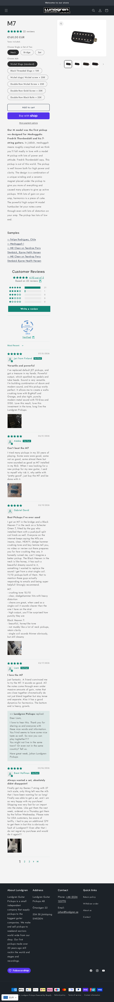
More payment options (28, 123)
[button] (6, 10)
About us (87, 910)
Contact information (92, 995)
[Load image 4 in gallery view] (95, 64)
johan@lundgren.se (68, 912)
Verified (26, 337)
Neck (13, 52)
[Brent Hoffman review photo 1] (14, 846)
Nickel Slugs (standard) (22, 64)
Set (39, 52)
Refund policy (59, 995)
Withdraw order (90, 903)
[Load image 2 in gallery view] (77, 64)
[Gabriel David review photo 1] (14, 648)
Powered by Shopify (44, 995)
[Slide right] (103, 64)
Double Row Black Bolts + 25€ (26, 97)
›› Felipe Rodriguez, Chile (21, 239)
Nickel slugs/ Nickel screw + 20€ (28, 77)
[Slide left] (60, 64)
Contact (86, 916)
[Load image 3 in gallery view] (86, 64)
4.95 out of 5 (36, 277)
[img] (14, 354)
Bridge (27, 52)
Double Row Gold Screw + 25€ (27, 90)
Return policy (89, 896)
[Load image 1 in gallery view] (68, 64)
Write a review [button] (29, 309)
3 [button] (29, 861)
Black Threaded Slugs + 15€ (25, 70)
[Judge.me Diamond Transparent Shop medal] (27, 326)
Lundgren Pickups (28, 995)
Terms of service (74, 995)
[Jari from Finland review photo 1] (14, 421)
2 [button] (24, 861)
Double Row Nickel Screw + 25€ (27, 84)
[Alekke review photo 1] (14, 490)
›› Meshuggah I (15, 243)
